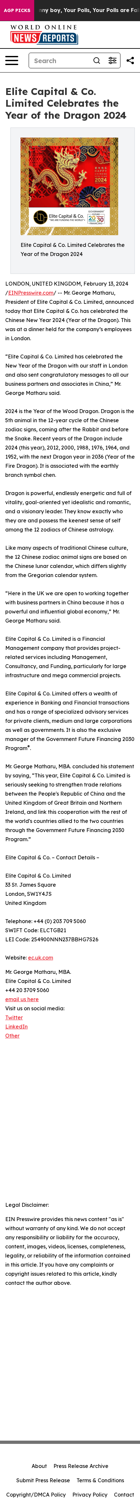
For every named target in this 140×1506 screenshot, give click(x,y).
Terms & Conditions (100, 1480)
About (39, 1466)
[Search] (97, 60)
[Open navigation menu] (11, 60)
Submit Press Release (43, 1480)
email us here (22, 999)
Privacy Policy (89, 1494)
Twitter (14, 1017)
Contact (124, 1494)
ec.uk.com (40, 957)
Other (12, 1035)
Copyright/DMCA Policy (36, 1494)
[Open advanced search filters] (112, 60)
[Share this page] (130, 60)
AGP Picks (17, 10)
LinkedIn (16, 1026)
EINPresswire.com (30, 292)
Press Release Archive (80, 1466)
